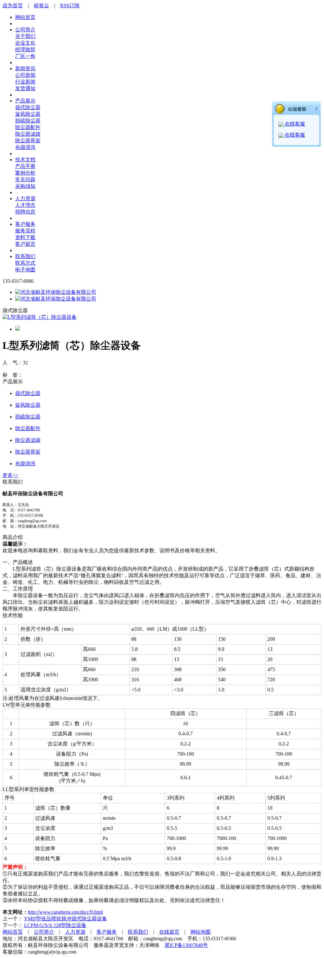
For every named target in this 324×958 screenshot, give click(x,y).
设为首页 (13, 5)
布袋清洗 (25, 147)
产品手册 (25, 166)
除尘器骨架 (27, 140)
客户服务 (25, 224)
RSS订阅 (69, 5)
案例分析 (25, 173)
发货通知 (25, 88)
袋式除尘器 (27, 107)
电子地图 (25, 269)
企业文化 (25, 43)
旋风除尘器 (27, 114)
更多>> (10, 475)
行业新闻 (25, 81)
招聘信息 (25, 211)
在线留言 (169, 932)
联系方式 (25, 263)
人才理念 (25, 205)
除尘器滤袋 (27, 134)
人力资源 (25, 198)
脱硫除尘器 (27, 120)
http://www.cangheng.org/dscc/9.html (65, 912)
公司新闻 (25, 75)
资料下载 (25, 237)
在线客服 (294, 124)
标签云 (41, 5)
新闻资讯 (25, 68)
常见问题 (25, 179)
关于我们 (25, 36)
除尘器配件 (27, 127)
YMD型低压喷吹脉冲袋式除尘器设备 (65, 918)
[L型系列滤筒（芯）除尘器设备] (40, 317)
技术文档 (25, 159)
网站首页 (25, 17)
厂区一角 (25, 56)
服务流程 (25, 230)
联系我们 (25, 256)
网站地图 (200, 932)
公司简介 (25, 29)
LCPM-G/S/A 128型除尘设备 (55, 925)
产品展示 (25, 100)
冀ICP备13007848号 (186, 945)
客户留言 (25, 244)
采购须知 (25, 186)
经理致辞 (25, 49)
